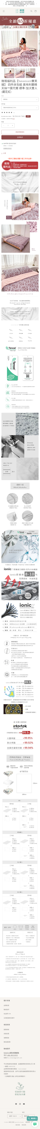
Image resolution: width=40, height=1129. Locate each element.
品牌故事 (6, 1005)
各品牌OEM (7, 1014)
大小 (2, 96)
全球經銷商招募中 (9, 1018)
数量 (2, 121)
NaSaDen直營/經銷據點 (11, 1053)
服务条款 (18, 1125)
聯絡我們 (6, 1009)
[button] (4, 11)
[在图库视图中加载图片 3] (30, 73)
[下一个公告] (37, 4)
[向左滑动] (2, 74)
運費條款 (6, 1038)
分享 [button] (4, 153)
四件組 (3, 104)
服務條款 (6, 1029)
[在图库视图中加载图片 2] (20, 73)
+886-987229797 (12, 1055)
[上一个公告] (3, 4)
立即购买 (20, 137)
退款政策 (6, 1033)
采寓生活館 (11, 1122)
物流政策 (24, 1125)
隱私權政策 (7, 1042)
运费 (14, 118)
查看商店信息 (7, 148)
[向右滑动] (38, 74)
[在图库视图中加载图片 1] (9, 73)
